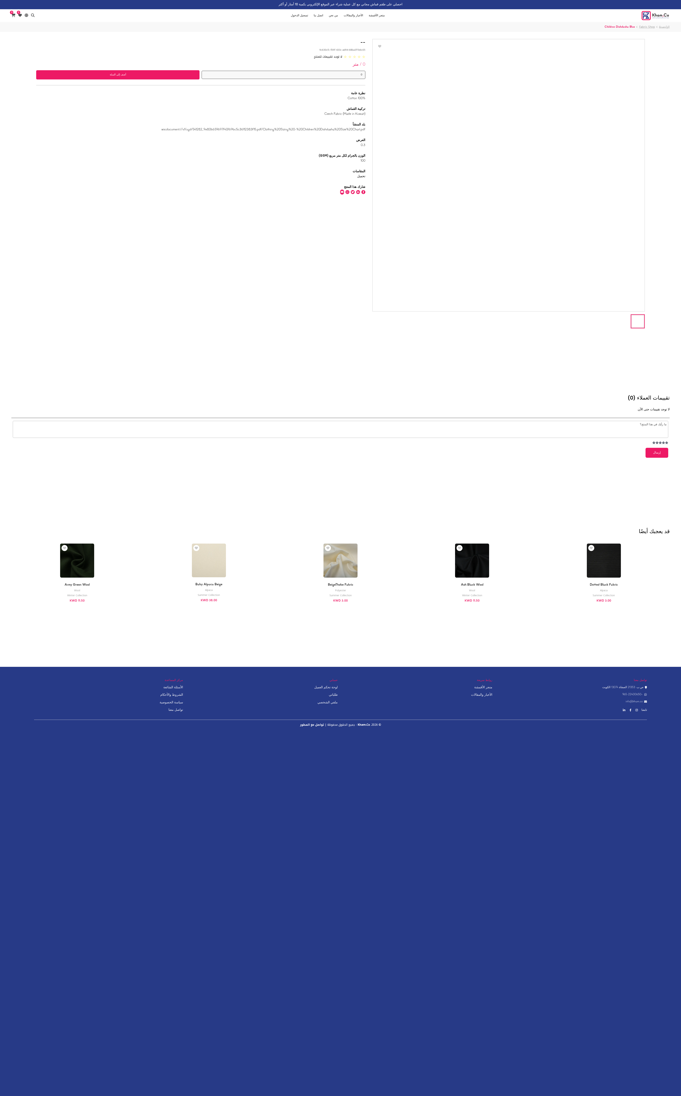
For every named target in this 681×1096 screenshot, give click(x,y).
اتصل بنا (318, 15)
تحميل (361, 176)
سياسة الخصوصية (171, 702)
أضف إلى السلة (118, 74)
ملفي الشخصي (327, 702)
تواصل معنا (175, 710)
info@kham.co (634, 701)
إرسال (657, 452)
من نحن (333, 15)
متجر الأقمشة (377, 15)
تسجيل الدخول (299, 15)
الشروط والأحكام (171, 694)
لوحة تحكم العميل (326, 687)
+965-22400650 (632, 694)
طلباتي (333, 694)
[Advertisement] (508, 356)
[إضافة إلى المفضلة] (591, 548)
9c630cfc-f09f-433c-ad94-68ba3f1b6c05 (342, 50)
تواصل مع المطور (312, 724)
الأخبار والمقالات (353, 15)
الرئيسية (664, 27)
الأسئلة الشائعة (173, 687)
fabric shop (647, 27)
